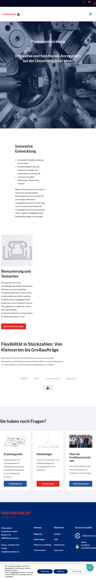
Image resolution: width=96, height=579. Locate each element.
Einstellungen (14, 572)
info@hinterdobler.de (10, 552)
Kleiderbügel (39, 539)
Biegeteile (38, 534)
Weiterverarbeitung (42, 545)
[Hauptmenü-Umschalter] (90, 14)
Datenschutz (59, 545)
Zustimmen (45, 571)
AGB (56, 539)
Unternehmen (40, 550)
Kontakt (57, 534)
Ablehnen (60, 571)
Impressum (58, 550)
